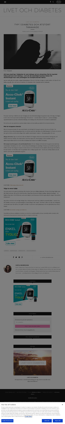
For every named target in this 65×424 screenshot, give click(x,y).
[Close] (62, 404)
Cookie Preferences (7, 420)
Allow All (46, 420)
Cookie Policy (28, 416)
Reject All (57, 420)
